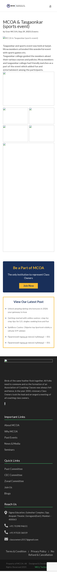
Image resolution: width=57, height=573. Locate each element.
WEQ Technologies (44, 567)
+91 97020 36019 (18, 532)
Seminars (9, 449)
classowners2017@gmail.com (24, 539)
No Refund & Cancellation (41, 553)
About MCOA (11, 425)
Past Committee (13, 468)
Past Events (10, 437)
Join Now (28, 285)
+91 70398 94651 (18, 526)
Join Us (8, 487)
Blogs (7, 493)
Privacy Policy (38, 551)
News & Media (12, 443)
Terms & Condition (16, 551)
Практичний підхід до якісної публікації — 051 (29, 336)
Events (35, 31)
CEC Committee (13, 475)
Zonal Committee (14, 481)
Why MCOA (11, 431)
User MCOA (11, 31)
